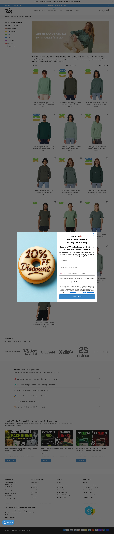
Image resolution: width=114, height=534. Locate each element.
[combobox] (62, 273)
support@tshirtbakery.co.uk (88, 292)
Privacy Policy (73, 292)
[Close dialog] (94, 234)
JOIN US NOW (77, 297)
